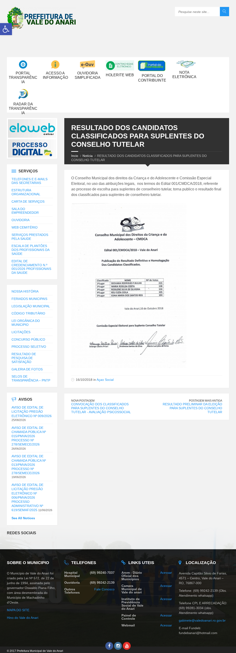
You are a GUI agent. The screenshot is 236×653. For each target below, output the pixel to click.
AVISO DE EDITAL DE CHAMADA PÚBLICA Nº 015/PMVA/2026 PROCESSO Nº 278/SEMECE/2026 (29, 436)
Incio (74, 156)
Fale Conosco (104, 589)
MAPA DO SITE (18, 610)
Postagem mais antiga (205, 400)
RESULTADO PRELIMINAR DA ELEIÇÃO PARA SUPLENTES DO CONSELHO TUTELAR (192, 408)
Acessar (166, 572)
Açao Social (105, 379)
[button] (6, 29)
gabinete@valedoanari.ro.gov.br (203, 620)
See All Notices (23, 518)
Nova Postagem (82, 400)
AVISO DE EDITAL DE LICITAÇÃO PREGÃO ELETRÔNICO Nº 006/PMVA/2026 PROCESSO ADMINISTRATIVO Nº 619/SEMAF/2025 (27, 497)
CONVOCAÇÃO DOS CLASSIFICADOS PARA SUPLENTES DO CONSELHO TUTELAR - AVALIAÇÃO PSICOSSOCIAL (101, 408)
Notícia (88, 156)
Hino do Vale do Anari (22, 617)
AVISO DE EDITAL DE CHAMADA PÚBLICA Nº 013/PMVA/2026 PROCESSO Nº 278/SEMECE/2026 (29, 464)
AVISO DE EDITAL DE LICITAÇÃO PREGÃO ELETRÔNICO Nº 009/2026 (32, 412)
